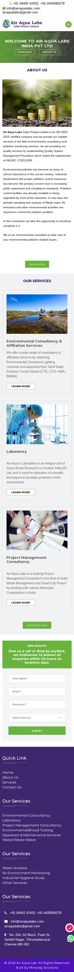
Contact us (49, 52)
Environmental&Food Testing (27, 830)
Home (7, 772)
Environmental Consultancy (26, 815)
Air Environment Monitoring (26, 873)
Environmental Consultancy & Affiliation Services (34, 343)
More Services (37, 625)
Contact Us (11, 787)
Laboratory (17, 452)
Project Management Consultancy (26, 560)
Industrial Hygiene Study (23, 878)
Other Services (14, 883)
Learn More (25, 52)
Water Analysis (14, 868)
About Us (10, 777)
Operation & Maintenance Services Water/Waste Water (31, 837)
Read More (37, 264)
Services (9, 782)
